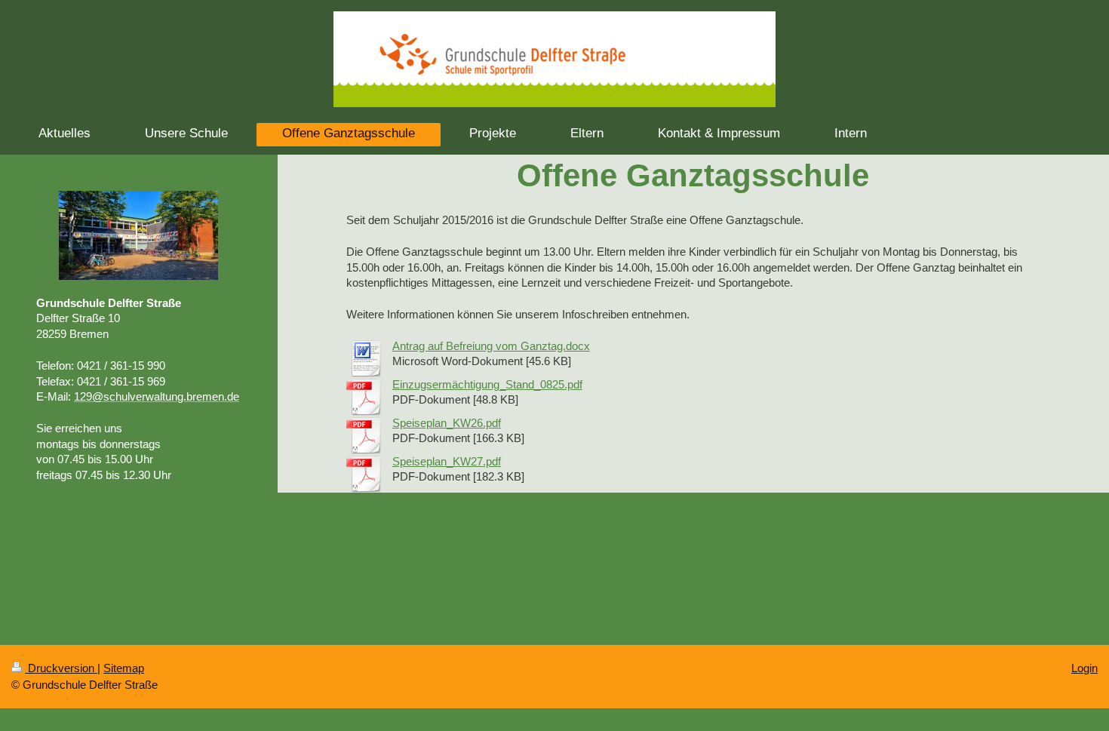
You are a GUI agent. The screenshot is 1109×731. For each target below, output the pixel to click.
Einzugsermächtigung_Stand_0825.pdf (487, 384)
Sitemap (123, 668)
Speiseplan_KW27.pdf (446, 461)
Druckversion (61, 668)
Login (1084, 668)
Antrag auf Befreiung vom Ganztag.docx (491, 345)
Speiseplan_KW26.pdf (446, 422)
